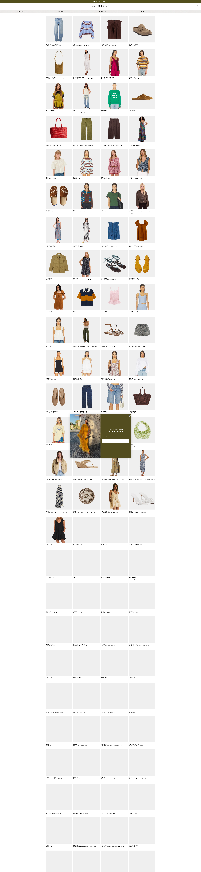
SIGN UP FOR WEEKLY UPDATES (116, 441)
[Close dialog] (129, 415)
